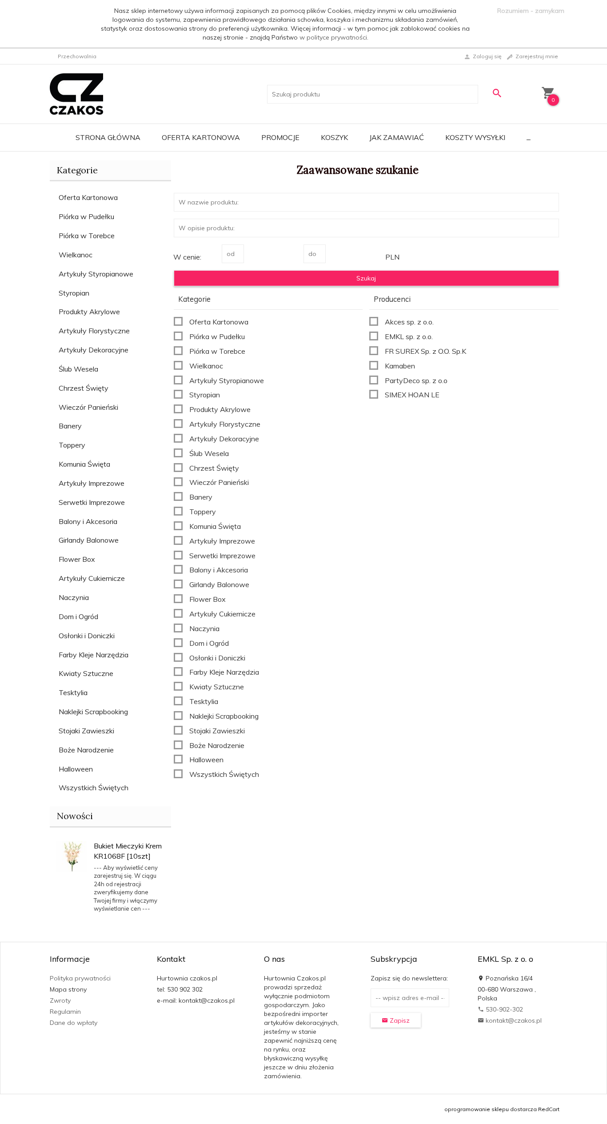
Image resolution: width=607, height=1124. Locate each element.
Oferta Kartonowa (201, 137)
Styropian (74, 292)
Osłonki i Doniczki (87, 635)
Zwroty (60, 1000)
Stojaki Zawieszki (86, 730)
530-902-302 (503, 1009)
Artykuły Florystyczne (94, 330)
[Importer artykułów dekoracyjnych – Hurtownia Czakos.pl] (76, 93)
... (529, 137)
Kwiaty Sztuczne (86, 673)
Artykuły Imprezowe (91, 483)
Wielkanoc (75, 254)
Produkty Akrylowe (89, 311)
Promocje (280, 137)
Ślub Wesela (78, 368)
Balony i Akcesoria (88, 521)
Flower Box (77, 559)
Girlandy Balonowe (89, 540)
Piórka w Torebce (87, 235)
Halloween (76, 768)
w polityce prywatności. (334, 37)
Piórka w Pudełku (86, 216)
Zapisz (399, 1020)
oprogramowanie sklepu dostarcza (490, 1109)
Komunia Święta (84, 464)
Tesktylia (73, 692)
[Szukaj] (497, 93)
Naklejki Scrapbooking (93, 711)
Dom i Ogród (78, 616)
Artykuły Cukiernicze (92, 578)
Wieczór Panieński (88, 407)
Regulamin (65, 1012)
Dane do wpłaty (73, 1023)
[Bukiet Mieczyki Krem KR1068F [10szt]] (71, 855)
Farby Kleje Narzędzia (93, 654)
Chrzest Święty (83, 388)
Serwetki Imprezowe (92, 502)
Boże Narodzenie (86, 749)
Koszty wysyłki (475, 137)
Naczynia (74, 597)
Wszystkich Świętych (93, 787)
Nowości (75, 815)
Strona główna (108, 137)
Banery (70, 425)
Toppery (72, 444)
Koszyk (334, 137)
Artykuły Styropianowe (96, 273)
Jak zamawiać (396, 137)
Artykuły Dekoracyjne (93, 349)
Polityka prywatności (80, 978)
